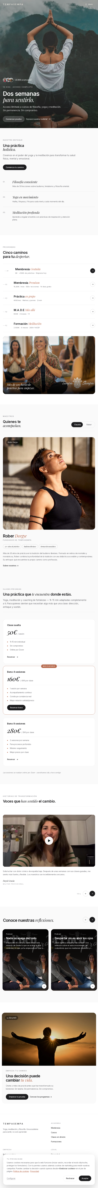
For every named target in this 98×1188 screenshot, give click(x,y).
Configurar (11, 1178)
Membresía (55, 1128)
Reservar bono (16, 707)
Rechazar (70, 1178)
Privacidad (34, 1171)
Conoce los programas (40, 1097)
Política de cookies (21, 1171)
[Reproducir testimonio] (49, 841)
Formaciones (56, 1141)
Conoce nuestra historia (36, 119)
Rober (89, 424)
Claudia (77, 424)
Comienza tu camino (15, 167)
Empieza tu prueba (17, 1097)
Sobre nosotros (10, 565)
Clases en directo (58, 1137)
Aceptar (85, 1178)
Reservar (11, 657)
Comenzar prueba (14, 119)
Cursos (54, 1132)
